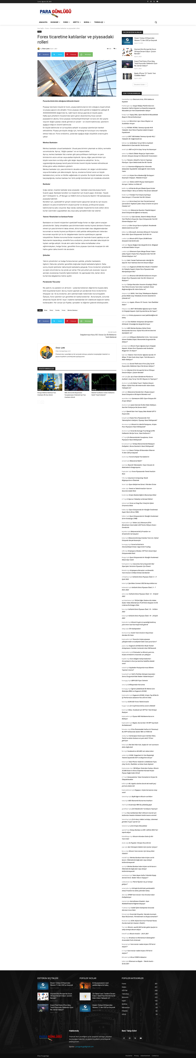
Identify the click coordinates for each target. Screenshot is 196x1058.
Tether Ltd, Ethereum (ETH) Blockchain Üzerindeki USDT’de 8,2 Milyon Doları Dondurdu (139, 525)
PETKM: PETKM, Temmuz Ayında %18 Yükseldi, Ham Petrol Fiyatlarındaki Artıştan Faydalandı (137, 130)
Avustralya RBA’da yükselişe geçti (140, 805)
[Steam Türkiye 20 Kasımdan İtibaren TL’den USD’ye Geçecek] (127, 41)
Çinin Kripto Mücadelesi (138, 826)
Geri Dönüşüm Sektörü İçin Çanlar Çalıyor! (142, 847)
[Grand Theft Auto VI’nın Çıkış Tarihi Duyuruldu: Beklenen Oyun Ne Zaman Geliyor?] (127, 64)
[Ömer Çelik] (38, 49)
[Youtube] (157, 1)
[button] (156, 22)
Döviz (51, 310)
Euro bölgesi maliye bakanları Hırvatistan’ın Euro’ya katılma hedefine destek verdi (138, 661)
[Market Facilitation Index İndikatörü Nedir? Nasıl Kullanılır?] (104, 382)
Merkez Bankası (72, 310)
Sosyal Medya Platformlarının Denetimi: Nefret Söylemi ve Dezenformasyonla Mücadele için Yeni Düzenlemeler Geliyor (138, 108)
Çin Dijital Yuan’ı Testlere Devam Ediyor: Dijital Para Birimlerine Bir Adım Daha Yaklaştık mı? (138, 385)
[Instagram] (151, 1)
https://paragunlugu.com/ (63, 351)
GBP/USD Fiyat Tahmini (139, 680)
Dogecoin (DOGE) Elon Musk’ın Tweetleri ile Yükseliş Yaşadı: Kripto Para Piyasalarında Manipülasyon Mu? (140, 269)
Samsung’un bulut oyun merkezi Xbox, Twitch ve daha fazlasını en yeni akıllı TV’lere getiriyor (139, 738)
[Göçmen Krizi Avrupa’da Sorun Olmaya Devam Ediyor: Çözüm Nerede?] (127, 52)
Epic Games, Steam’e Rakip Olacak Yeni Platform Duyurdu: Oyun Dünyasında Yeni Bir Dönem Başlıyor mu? (139, 219)
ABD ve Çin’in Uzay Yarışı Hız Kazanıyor (142, 149)
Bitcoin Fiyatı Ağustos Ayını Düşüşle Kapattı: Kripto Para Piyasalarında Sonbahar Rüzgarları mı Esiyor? (139, 348)
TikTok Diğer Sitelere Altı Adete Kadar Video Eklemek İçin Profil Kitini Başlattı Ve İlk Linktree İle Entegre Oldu (140, 602)
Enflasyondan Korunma (136, 685)
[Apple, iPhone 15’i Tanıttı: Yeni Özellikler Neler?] (127, 76)
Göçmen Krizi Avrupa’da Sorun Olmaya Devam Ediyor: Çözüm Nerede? (145, 51)
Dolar (45, 310)
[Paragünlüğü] (55, 12)
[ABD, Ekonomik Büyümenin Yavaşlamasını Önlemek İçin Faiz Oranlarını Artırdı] (77, 382)
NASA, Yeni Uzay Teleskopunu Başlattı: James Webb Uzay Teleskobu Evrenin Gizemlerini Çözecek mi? (140, 295)
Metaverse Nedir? (136, 461)
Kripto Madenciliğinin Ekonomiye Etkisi (142, 495)
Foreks (57, 310)
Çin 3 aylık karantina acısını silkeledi (142, 706)
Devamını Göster (139, 85)
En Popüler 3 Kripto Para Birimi (140, 843)
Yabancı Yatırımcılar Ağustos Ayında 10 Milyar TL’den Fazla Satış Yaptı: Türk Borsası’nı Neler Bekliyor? (138, 357)
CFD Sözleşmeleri (135, 629)
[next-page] (42, 402)
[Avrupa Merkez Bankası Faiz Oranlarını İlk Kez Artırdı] (49, 382)
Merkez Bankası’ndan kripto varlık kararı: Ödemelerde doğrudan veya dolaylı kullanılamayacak (138, 860)
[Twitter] (154, 1)
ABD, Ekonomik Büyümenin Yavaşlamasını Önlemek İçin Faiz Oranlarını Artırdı (75, 395)
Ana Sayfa (40, 28)
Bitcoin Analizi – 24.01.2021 (139, 934)
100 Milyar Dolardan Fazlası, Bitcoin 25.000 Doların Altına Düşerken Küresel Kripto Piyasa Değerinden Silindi (140, 770)
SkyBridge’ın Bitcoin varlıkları (141, 796)
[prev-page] (38, 402)
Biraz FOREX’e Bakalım (138, 957)
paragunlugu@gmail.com (84, 1046)
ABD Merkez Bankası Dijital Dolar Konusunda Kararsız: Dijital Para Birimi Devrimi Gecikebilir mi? (139, 330)
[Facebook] (148, 1)
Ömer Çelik (45, 48)
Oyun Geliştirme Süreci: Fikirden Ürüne (142, 484)
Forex (47, 28)
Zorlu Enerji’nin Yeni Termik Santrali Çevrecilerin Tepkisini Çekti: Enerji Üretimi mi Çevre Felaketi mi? (140, 203)
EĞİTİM (94, 390)
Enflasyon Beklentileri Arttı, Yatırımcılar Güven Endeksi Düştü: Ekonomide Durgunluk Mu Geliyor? (140, 339)
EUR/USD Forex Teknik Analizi (138, 702)
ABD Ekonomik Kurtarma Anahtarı (140, 801)
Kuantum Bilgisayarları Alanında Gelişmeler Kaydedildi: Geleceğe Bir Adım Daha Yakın (138, 168)
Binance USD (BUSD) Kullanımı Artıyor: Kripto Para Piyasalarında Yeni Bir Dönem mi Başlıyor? (139, 278)
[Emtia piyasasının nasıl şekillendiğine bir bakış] (85, 986)
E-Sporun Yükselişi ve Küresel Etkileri (140, 499)
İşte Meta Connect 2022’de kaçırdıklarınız (142, 583)
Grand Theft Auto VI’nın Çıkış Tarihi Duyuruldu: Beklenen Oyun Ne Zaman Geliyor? (145, 63)
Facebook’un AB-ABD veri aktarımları (140, 751)
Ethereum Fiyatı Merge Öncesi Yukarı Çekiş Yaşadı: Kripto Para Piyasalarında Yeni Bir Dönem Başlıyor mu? (139, 253)
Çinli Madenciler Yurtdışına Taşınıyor (144, 809)
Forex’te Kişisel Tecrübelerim (139, 457)
